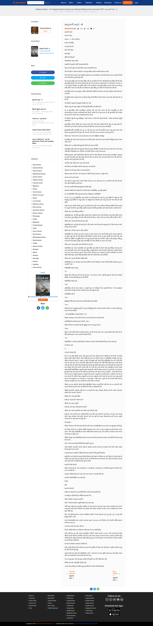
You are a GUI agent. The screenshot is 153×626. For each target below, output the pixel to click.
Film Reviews (37, 234)
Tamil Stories (89, 610)
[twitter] (114, 599)
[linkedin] (121, 599)
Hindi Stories (89, 595)
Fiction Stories (37, 171)
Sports (35, 252)
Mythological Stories (39, 237)
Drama (35, 198)
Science (35, 261)
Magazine (36, 186)
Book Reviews (37, 240)
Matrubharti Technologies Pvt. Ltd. (46, 623)
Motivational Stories (39, 174)
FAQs (30, 608)
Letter (35, 228)
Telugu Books (70, 608)
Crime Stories (37, 267)
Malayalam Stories (91, 608)
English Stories (90, 603)
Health (35, 219)
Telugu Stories (89, 613)
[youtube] (118, 599)
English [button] (47, 3)
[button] (42, 2)
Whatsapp (43, 83)
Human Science (38, 213)
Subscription (108, 3)
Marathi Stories (90, 600)
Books (71, 3)
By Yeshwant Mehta (44, 51)
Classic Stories (37, 177)
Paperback (88, 3)
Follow (45, 31)
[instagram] (110, 599)
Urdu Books (70, 618)
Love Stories (37, 201)
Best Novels (51, 598)
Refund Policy (32, 605)
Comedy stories (38, 183)
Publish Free (127, 3)
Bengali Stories (90, 605)
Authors (50, 603)
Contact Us (117, 3)
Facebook (43, 72)
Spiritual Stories (38, 168)
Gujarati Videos (52, 600)
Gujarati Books (71, 600)
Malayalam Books (71, 613)
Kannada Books (71, 615)
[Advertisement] (42, 325)
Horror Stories (37, 231)
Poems (35, 189)
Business (36, 249)
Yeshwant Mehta (45, 28)
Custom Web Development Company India (85, 623)
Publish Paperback (53, 608)
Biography (36, 222)
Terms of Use (32, 603)
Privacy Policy (32, 600)
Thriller (35, 243)
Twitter (44, 77)
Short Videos (51, 605)
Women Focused (38, 195)
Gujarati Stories (90, 598)
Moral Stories (37, 207)
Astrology (36, 258)
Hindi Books (70, 598)
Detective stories (38, 204)
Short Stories (37, 165)
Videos (79, 3)
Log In (136, 3)
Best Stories (51, 595)
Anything (35, 264)
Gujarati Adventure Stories (46, 53)
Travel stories (37, 192)
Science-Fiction (37, 246)
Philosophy (36, 216)
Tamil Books (70, 605)
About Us (63, 3)
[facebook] (106, 599)
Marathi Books (71, 603)
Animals (35, 255)
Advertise (99, 3)
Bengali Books (70, 610)
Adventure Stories (38, 210)
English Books (70, 595)
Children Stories (38, 180)
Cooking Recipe (38, 225)
